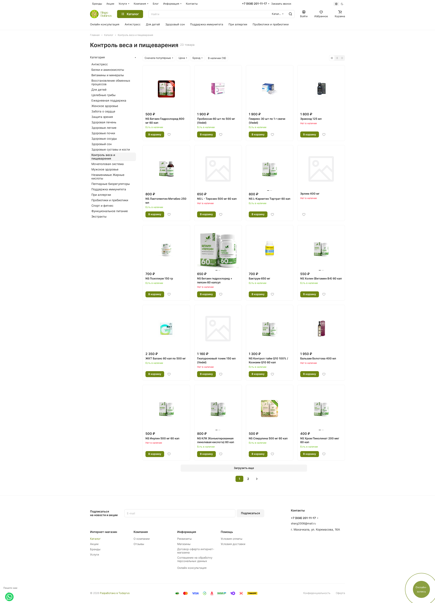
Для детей (98, 89)
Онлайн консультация (191, 567)
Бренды (95, 549)
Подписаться (250, 513)
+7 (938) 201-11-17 (254, 3)
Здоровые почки (103, 133)
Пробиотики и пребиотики (109, 200)
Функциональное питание (109, 211)
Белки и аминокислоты (107, 69)
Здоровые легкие (103, 127)
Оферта (340, 593)
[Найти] (290, 14)
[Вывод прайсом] (342, 58)
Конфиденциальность (316, 593)
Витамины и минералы (107, 75)
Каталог (95, 538)
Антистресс (99, 64)
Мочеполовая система (107, 164)
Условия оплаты (231, 538)
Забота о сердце (103, 111)
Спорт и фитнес (102, 205)
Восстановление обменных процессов (110, 82)
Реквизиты (184, 538)
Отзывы (139, 544)
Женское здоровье (104, 106)
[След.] (257, 479)
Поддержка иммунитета (108, 189)
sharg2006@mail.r (302, 523)
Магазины (183, 544)
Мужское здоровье (104, 169)
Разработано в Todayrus (115, 593)
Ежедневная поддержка (108, 100)
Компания (141, 532)
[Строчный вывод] (337, 58)
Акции (94, 544)
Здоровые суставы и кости (110, 149)
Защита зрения (102, 117)
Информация (186, 532)
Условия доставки (233, 544)
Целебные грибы (103, 95)
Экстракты (99, 216)
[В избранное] (169, 134)
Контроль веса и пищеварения (103, 156)
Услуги (94, 554)
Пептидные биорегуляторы (110, 184)
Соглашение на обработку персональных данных (194, 559)
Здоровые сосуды (104, 138)
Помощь (227, 532)
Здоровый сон (101, 144)
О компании (142, 538)
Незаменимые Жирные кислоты (107, 176)
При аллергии (101, 194)
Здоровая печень (103, 122)
